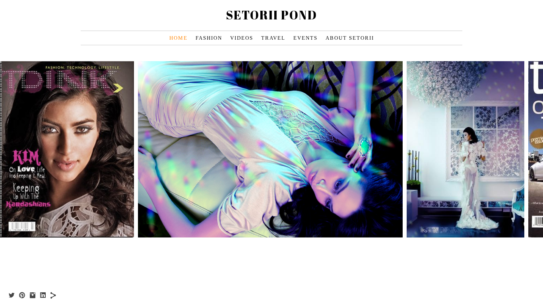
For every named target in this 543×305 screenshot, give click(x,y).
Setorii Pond (271, 15)
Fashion (209, 38)
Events (305, 38)
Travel (273, 38)
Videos (241, 38)
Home (178, 38)
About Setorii (350, 38)
